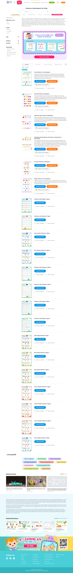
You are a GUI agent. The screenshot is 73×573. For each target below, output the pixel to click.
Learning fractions (28, 465)
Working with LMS (49, 554)
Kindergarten (9, 31)
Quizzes (39, 14)
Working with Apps (49, 556)
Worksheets (24, 554)
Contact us (24, 563)
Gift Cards (45, 2)
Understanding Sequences (46, 462)
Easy (8, 22)
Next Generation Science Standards (11, 55)
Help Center (36, 561)
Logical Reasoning (61, 462)
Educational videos (31, 14)
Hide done (27, 67)
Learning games (47, 14)
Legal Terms (33, 569)
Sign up (63, 2)
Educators (27, 2)
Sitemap (35, 559)
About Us (24, 561)
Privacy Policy (39, 569)
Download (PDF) (40, 81)
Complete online (52, 81)
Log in (58, 2)
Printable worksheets (15, 14)
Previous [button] (5, 484)
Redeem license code (50, 563)
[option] (16, 484)
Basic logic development (30, 462)
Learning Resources (36, 2)
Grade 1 (8, 32)
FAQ (58, 556)
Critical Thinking (42, 459)
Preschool (9, 29)
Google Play (36, 556)
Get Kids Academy (49, 559)
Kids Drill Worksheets (57, 14)
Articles (65, 474)
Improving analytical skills (43, 465)
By (22, 64)
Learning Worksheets (62, 518)
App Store (36, 554)
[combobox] (28, 64)
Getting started (37, 563)
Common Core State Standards (10, 49)
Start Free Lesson (44, 57)
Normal (8, 23)
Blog (23, 559)
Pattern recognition (29, 459)
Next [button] (67, 484)
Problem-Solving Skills (55, 459)
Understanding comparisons (31, 468)
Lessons (23, 14)
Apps (23, 556)
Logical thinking (46, 468)
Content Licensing (60, 554)
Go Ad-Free (52, 2)
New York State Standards (11, 52)
